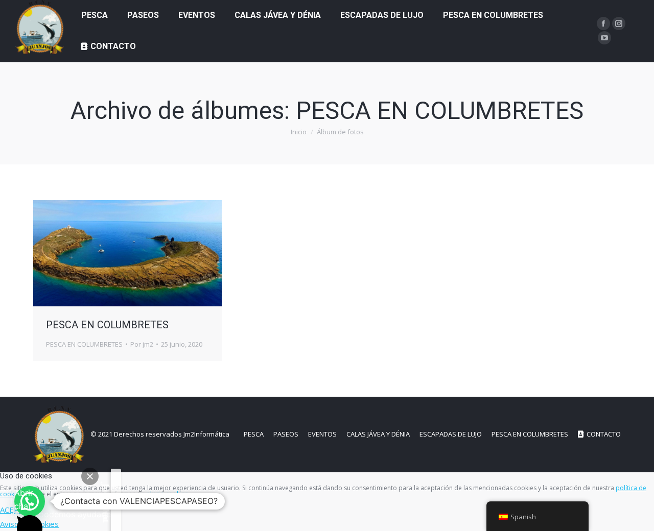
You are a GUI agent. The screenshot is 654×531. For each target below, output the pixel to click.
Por (141, 344)
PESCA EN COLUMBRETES (107, 325)
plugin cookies (167, 494)
